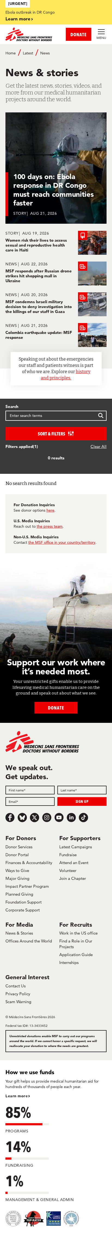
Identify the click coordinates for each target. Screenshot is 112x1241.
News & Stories (19, 933)
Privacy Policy (17, 993)
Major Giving (17, 878)
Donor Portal (17, 854)
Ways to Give (17, 870)
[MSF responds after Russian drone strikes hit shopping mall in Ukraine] (56, 273)
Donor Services (18, 846)
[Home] (30, 34)
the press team (50, 526)
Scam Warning (18, 1001)
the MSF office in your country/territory (61, 542)
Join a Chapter (72, 878)
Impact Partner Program (27, 886)
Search (11, 406)
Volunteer (67, 870)
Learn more (17, 18)
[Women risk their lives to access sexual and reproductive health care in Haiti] (56, 243)
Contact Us (15, 985)
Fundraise (68, 854)
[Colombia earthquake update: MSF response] (56, 335)
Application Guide (76, 954)
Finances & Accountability (28, 862)
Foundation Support (23, 902)
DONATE (78, 34)
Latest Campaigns (75, 846)
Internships (69, 962)
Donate (56, 708)
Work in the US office (78, 933)
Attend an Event (73, 862)
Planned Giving (19, 894)
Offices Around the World (28, 941)
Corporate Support (22, 910)
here (50, 510)
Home (10, 53)
